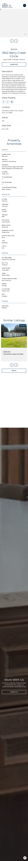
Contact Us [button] (14, 692)
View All (14, 370)
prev (12, 41)
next (16, 41)
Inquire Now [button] (14, 64)
